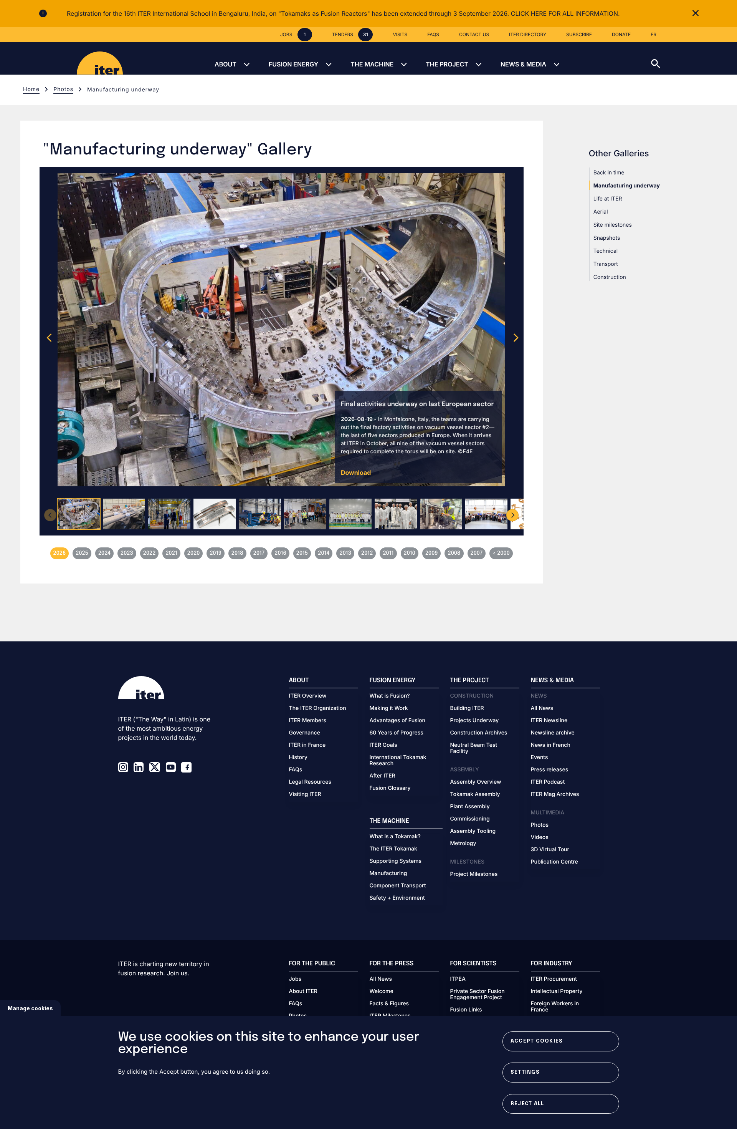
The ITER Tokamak (393, 849)
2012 (367, 553)
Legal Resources (310, 782)
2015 (302, 553)
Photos (63, 89)
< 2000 (501, 553)
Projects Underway (474, 721)
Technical (605, 251)
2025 (82, 553)
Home (31, 89)
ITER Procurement (554, 979)
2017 (259, 553)
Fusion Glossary (390, 788)
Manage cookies (30, 1008)
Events (539, 757)
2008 (454, 553)
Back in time (609, 172)
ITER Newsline (549, 721)
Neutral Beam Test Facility (473, 748)
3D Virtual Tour (550, 850)
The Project (447, 64)
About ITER (303, 991)
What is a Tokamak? (395, 837)
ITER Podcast (548, 782)
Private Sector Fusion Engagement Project (477, 994)
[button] (694, 58)
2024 (104, 553)
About (225, 64)
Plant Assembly (470, 807)
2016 (280, 553)
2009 (431, 553)
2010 (409, 553)
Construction (609, 277)
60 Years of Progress (396, 733)
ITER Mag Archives (555, 794)
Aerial (600, 212)
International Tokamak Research (398, 760)
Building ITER (467, 708)
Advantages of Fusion (398, 721)
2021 (171, 553)
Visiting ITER (305, 794)
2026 (59, 553)
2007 (477, 553)
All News (542, 708)
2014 (323, 553)
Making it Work (389, 708)
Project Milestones (474, 874)
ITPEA (458, 979)
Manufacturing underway (626, 185)
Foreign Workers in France (555, 1007)
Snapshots (606, 238)
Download (356, 472)
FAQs (295, 770)
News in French (550, 745)
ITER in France (307, 745)
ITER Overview (308, 696)
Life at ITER (607, 199)
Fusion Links (466, 1010)
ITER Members (307, 721)
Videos (540, 837)
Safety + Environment (397, 898)
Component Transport (398, 886)
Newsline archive (553, 733)
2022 (149, 553)
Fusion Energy (293, 64)
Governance (304, 733)
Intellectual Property (557, 991)
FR (653, 34)
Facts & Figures (389, 1004)
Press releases (549, 770)
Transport (605, 264)
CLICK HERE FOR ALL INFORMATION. (565, 13)
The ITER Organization (317, 708)
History (298, 757)
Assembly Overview (475, 782)
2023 (127, 553)
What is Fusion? (390, 696)
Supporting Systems (395, 861)
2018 (237, 553)
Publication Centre (554, 862)
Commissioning (470, 819)
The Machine (371, 64)
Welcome (381, 991)
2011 (388, 553)
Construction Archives (478, 733)
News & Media (523, 64)
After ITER (382, 776)
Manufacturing (388, 873)
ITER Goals (383, 745)
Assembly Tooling (473, 831)
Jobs (295, 979)
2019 (215, 553)
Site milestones (612, 225)
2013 (345, 553)
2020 (193, 553)
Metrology (463, 844)
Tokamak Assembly (475, 794)
